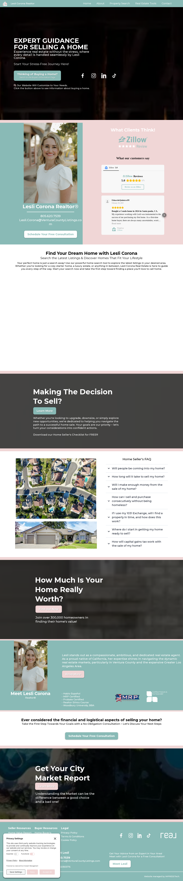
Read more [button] (116, 223)
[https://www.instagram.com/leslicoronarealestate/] (93, 75)
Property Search (120, 3)
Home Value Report (19, 832)
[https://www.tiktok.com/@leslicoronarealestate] (140, 75)
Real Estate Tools (145, 3)
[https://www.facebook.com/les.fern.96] (82, 75)
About (100, 3)
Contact (167, 3)
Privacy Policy (69, 832)
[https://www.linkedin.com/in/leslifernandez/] (104, 75)
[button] (101, 215)
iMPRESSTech (172, 876)
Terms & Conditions (72, 836)
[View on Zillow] (107, 201)
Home (87, 3)
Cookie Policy (69, 840)
